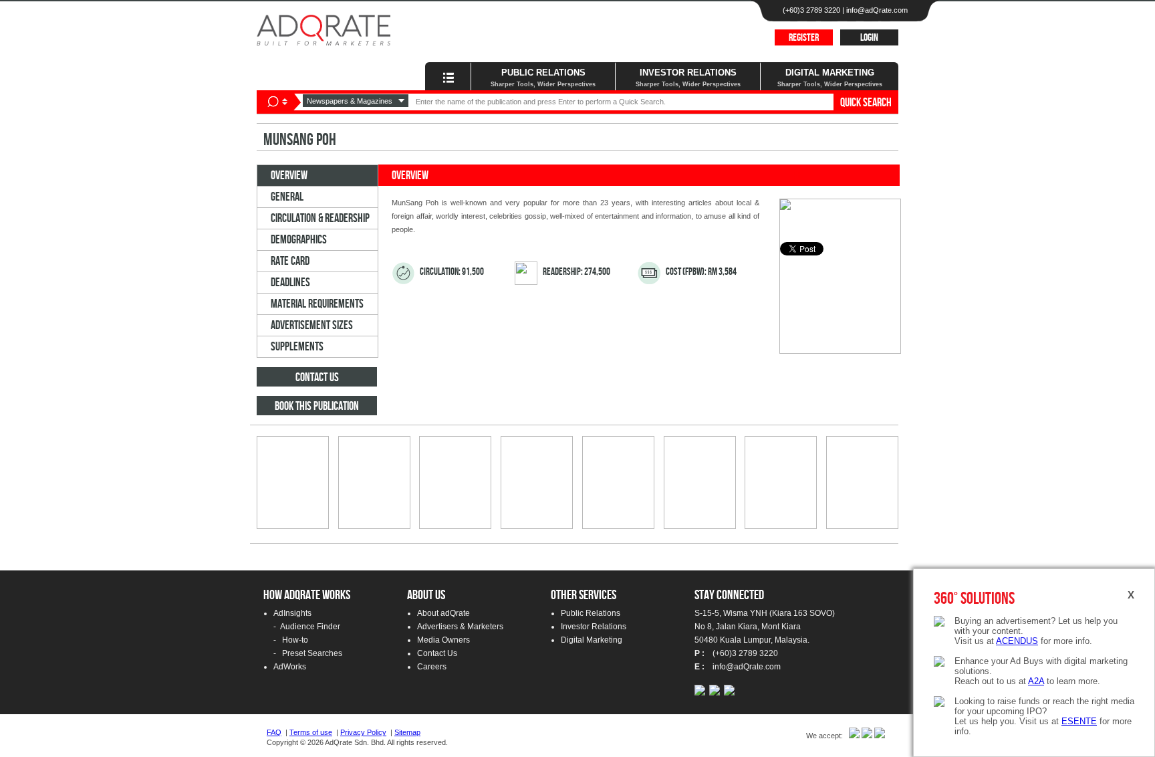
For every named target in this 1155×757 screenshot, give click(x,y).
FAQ (274, 732)
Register (804, 37)
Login (869, 37)
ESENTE (1079, 721)
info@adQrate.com (877, 10)
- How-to (290, 640)
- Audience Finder (306, 626)
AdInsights (292, 613)
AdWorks (289, 666)
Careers (431, 666)
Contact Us (317, 377)
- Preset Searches (307, 653)
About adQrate (443, 613)
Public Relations (590, 613)
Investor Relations (593, 626)
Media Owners (443, 640)
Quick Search (866, 103)
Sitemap (407, 732)
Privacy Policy (363, 732)
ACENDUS (1017, 641)
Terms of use (310, 732)
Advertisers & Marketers (460, 626)
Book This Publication (317, 406)
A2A (1036, 681)
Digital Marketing (591, 640)
